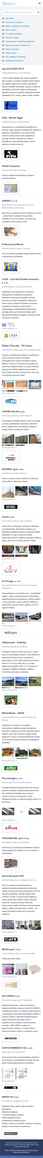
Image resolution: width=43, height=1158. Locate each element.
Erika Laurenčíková (12, 244)
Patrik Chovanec (11, 166)
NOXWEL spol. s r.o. (13, 469)
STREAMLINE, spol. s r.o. (16, 838)
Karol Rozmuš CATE (13, 876)
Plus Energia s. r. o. (12, 778)
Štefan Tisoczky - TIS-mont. (17, 345)
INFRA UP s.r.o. (10, 1097)
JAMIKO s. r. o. (10, 201)
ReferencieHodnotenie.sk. (21, 1152)
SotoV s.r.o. (8, 517)
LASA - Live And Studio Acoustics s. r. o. (20, 280)
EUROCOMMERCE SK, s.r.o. (17, 1048)
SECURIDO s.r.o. (11, 996)
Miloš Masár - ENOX (13, 713)
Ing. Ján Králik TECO (13, 68)
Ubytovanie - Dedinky (14, 642)
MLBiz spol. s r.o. (11, 949)
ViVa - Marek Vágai (12, 118)
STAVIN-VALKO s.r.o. (13, 411)
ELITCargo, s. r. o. (11, 581)
